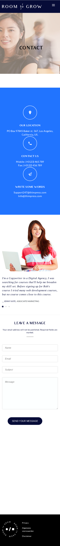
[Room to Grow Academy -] (22, 6)
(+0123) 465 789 (34, 161)
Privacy (25, 523)
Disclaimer (27, 536)
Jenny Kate (10, 301)
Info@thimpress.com (30, 196)
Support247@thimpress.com (30, 192)
